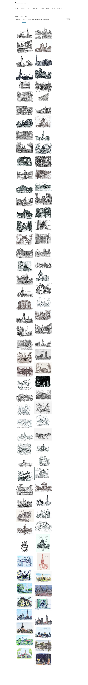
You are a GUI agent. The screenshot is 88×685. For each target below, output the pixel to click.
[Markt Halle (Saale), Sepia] (43, 354)
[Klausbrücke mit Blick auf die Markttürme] (25, 200)
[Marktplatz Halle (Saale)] (25, 33)
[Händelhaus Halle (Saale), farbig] (25, 601)
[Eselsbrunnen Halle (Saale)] (25, 46)
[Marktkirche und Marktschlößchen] (43, 46)
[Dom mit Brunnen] (25, 279)
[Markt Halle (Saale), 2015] (43, 500)
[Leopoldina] (25, 515)
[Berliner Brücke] (25, 74)
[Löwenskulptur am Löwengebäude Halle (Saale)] (43, 225)
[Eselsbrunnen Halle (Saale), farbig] (25, 575)
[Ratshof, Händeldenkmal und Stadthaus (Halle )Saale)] (25, 122)
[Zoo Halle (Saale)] (25, 397)
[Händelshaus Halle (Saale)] (43, 288)
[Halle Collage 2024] (43, 33)
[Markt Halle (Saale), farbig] (25, 614)
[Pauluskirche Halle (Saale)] (43, 543)
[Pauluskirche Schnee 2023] (43, 121)
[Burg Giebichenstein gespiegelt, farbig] (43, 646)
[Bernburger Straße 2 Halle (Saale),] (25, 489)
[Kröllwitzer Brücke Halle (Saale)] (43, 434)
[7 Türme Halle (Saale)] (43, 263)
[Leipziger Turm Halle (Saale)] (25, 60)
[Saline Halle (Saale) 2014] (43, 302)
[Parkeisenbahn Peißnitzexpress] (43, 174)
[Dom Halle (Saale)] (25, 384)
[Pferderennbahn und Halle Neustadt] (43, 252)
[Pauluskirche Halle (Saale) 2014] (43, 447)
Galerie (16, 8)
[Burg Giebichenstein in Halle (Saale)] (43, 577)
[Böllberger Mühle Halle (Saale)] (25, 436)
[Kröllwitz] (25, 109)
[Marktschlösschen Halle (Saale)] (43, 460)
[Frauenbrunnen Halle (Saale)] (25, 265)
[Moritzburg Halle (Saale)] (25, 85)
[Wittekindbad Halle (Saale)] (43, 394)
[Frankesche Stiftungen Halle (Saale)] (25, 161)
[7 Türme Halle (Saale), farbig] (43, 632)
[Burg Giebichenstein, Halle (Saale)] (43, 186)
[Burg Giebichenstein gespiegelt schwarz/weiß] (43, 86)
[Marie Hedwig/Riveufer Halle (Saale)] (25, 476)
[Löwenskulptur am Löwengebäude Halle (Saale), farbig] (43, 604)
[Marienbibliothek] (43, 60)
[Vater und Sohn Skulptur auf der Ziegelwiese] (25, 174)
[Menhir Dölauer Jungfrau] (25, 318)
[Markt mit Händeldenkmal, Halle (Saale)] (43, 513)
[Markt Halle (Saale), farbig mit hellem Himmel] (43, 618)
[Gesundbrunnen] (43, 315)
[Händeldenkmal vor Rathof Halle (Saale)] (43, 275)
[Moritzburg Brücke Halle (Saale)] (43, 73)
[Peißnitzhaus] (25, 409)
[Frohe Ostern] (25, 545)
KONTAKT (24, 22)
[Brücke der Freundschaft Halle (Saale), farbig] (43, 591)
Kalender (22, 8)
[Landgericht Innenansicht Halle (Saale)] (43, 161)
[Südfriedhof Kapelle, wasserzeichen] (43, 148)
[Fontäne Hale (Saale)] (25, 331)
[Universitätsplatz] (25, 252)
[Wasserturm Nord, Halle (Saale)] (25, 226)
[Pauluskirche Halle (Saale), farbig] (25, 628)
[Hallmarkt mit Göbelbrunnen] (43, 328)
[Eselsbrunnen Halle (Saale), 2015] (43, 407)
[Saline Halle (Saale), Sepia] (43, 368)
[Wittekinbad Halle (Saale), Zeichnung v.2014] (25, 502)
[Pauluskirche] (25, 292)
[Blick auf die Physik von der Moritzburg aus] (43, 238)
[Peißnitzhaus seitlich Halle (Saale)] (43, 420)
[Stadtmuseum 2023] (25, 239)
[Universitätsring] (43, 487)
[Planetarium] (25, 305)
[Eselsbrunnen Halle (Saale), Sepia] (25, 357)
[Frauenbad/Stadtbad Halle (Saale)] (25, 449)
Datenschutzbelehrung (57, 8)
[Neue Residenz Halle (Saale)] (43, 97)
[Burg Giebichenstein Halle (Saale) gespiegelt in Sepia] (25, 371)
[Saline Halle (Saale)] (43, 108)
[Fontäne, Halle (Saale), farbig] (25, 588)
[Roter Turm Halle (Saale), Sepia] (43, 561)
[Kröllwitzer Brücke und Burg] (25, 423)
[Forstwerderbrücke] (25, 344)
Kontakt (16, 11)
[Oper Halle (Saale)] (43, 212)
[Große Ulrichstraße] (43, 199)
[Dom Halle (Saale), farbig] (25, 561)
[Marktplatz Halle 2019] (43, 341)
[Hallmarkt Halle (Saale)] (43, 135)
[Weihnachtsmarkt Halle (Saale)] (43, 381)
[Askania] (25, 529)
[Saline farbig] (25, 653)
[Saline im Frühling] (25, 147)
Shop (28, 8)
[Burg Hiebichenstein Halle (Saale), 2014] (25, 463)
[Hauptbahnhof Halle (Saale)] (25, 187)
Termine (42, 8)
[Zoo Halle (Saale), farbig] (25, 640)
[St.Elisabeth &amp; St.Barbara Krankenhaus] (25, 135)
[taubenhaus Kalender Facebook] (43, 473)
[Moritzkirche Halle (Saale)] (25, 213)
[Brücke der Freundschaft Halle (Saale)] (43, 527)
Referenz (48, 8)
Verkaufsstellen (35, 8)
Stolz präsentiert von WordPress (20, 682)
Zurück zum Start (34, 671)
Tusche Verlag (20, 3)
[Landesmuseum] (25, 96)
